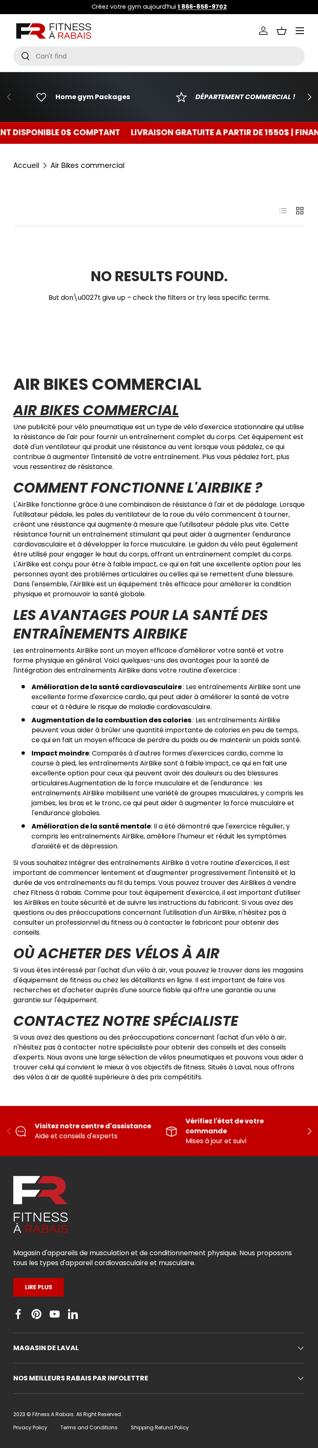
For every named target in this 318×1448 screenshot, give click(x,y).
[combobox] (159, 56)
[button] (281, 31)
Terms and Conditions (89, 1427)
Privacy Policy (30, 1427)
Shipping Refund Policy (160, 1427)
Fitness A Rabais (53, 1414)
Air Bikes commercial (88, 165)
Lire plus (38, 1287)
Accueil (26, 165)
